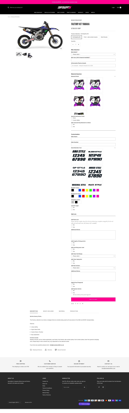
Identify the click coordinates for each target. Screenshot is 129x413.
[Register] (84, 387)
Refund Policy (45, 392)
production (74, 311)
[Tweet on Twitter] (80, 303)
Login (113, 7)
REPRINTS (80, 12)
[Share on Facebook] (75, 303)
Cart (119, 7)
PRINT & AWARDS (71, 12)
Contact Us (45, 381)
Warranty (50, 349)
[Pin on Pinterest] (77, 303)
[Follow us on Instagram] (103, 387)
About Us (44, 383)
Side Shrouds (104, 37)
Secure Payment (62, 349)
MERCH (93, 12)
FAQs (43, 385)
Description (34, 311)
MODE (87, 12)
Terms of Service (46, 395)
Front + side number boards (90, 37)
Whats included (48, 311)
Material (62, 311)
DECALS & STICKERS (49, 12)
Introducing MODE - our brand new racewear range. (64, 2)
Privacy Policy (45, 390)
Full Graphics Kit (76, 37)
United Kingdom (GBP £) (14, 402)
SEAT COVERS (60, 12)
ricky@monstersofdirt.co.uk (108, 368)
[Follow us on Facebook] (99, 387)
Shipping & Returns (37, 349)
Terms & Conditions (47, 388)
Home (9, 16)
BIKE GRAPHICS (38, 12)
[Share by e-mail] (82, 303)
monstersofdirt (76, 20)
